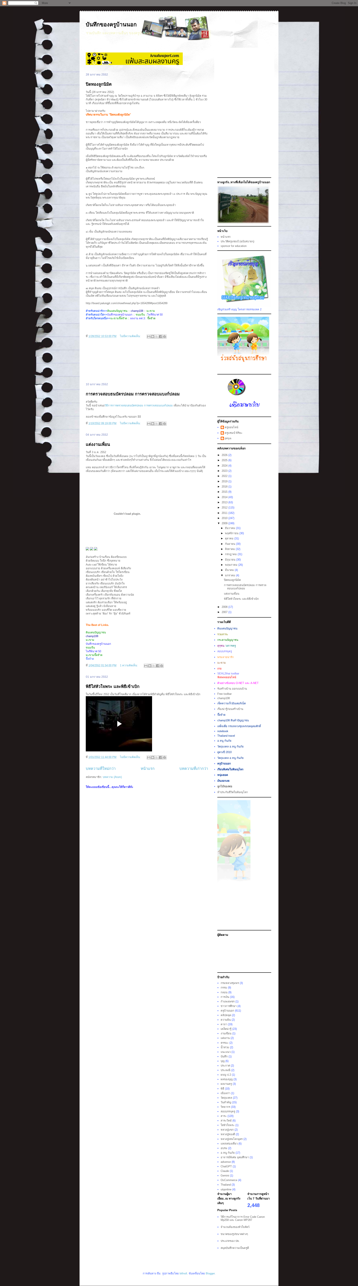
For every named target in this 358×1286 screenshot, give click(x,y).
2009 (225, 523)
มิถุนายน (230, 559)
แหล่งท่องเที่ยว (229, 1143)
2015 (225, 491)
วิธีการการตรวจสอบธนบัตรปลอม (124, 405)
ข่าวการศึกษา (229, 1006)
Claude (225, 1171)
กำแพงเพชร (228, 1001)
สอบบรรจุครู (228, 1111)
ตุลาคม (229, 538)
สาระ (224, 1116)
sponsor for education (234, 245)
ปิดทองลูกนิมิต (99, 84)
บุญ (223, 1061)
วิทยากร (225, 1106)
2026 (225, 455)
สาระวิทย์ (226, 1120)
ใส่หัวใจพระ (228, 1125)
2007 (225, 612)
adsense (226, 1161)
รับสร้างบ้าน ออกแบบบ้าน (232, 688)
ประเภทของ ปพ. (230, 1240)
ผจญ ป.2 (226, 1074)
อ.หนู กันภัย (228, 1152)
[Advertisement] (147, 361)
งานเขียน (226, 1033)
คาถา (224, 1024)
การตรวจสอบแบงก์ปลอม (158, 405)
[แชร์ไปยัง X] (157, 336)
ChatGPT (226, 1166)
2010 (225, 518)
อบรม (224, 1148)
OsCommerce (229, 1180)
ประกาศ (225, 1065)
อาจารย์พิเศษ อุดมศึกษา (235, 1157)
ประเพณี (225, 1070)
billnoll (183, 1273)
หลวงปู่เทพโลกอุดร (232, 1139)
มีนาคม (230, 570)
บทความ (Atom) (112, 777)
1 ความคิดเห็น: (129, 665)
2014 (225, 497)
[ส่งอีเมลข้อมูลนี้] (149, 336)
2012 (225, 507)
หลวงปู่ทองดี (228, 1134)
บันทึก (224, 1056)
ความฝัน (226, 1019)
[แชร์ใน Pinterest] (164, 336)
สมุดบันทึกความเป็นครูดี (235, 1247)
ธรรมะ (225, 1042)
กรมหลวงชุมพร (230, 983)
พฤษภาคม (231, 564)
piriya (228, 438)
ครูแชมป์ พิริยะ (233, 432)
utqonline (226, 1189)
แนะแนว (226, 1051)
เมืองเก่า (225, 1093)
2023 (225, 470)
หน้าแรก (148, 769)
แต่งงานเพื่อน (98, 444)
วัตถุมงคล (226, 1097)
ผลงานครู (226, 1083)
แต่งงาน (225, 1038)
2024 (225, 465)
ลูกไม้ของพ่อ (224, 786)
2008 (225, 606)
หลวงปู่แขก (227, 1129)
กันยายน (230, 543)
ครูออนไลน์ (231, 427)
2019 (225, 481)
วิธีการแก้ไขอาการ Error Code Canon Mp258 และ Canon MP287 (243, 1218)
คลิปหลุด (226, 1015)
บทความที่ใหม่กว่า (101, 769)
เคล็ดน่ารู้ (226, 1028)
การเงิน (225, 996)
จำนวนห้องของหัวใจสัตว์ (235, 1227)
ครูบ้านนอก (227, 1010)
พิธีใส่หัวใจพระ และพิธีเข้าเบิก (112, 686)
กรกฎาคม (231, 554)
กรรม (224, 987)
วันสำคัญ (226, 1102)
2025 (225, 460)
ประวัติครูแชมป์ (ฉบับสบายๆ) (237, 241)
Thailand (226, 1184)
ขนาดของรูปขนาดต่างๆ (234, 1234)
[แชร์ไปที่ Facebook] (160, 336)
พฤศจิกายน (232, 533)
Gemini (225, 1175)
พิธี (222, 1088)
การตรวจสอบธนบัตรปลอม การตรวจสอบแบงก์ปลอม (133, 394)
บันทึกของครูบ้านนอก (111, 24)
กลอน (224, 992)
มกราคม (230, 575)
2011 (225, 512)
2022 (225, 476)
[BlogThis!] (153, 336)
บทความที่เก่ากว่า (193, 769)
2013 (225, 502)
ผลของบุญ (227, 1079)
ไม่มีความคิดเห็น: (131, 336)
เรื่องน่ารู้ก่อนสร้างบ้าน (230, 709)
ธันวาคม (230, 528)
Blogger (210, 1273)
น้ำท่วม (225, 1047)
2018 (225, 486)
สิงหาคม (230, 549)
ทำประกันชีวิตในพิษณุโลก (232, 792)
